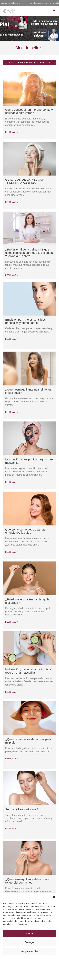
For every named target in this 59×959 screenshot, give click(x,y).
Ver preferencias (29, 951)
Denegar (29, 942)
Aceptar (29, 933)
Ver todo (9, 62)
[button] (54, 897)
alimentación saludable (31, 62)
